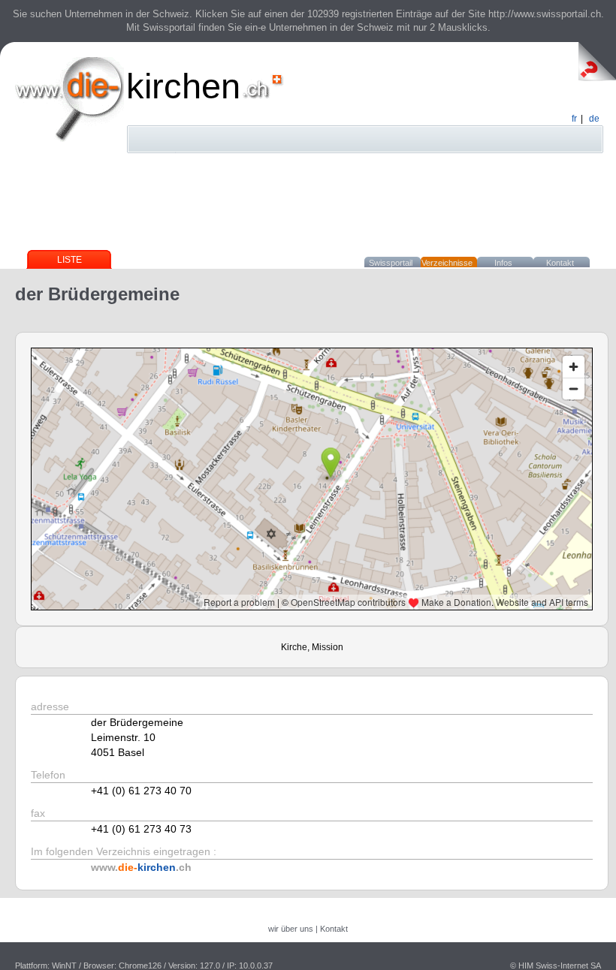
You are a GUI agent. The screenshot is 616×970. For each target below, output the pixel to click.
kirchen (183, 86)
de (594, 118)
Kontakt (560, 262)
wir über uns (290, 928)
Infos (503, 262)
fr (574, 118)
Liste (69, 260)
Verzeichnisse (447, 262)
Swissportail (390, 262)
